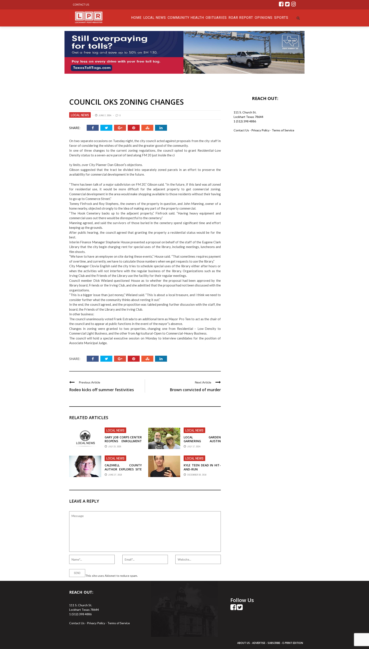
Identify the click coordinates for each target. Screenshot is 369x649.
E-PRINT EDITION (293, 643)
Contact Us (81, 4)
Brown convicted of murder (195, 389)
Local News (154, 18)
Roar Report (240, 18)
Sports (281, 18)
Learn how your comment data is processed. (167, 575)
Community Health (186, 18)
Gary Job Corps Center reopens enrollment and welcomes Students (123, 443)
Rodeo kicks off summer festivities (101, 389)
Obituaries (216, 18)
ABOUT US (243, 643)
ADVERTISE (258, 643)
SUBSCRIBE (274, 643)
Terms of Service (283, 130)
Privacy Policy (260, 130)
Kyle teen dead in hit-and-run (202, 467)
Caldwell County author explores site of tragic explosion (123, 469)
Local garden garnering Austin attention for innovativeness (202, 443)
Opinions (263, 18)
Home (136, 18)
